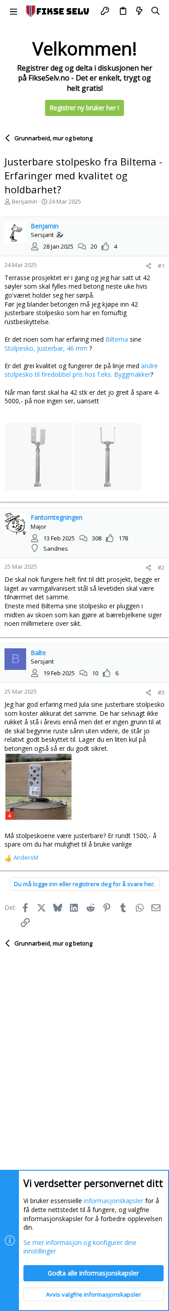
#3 (161, 692)
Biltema (116, 339)
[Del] (148, 266)
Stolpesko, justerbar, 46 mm (46, 348)
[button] (14, 11)
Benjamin (24, 201)
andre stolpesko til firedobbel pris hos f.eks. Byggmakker (81, 370)
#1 (161, 266)
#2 (161, 567)
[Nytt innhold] (139, 11)
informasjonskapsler (113, 1200)
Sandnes (55, 548)
